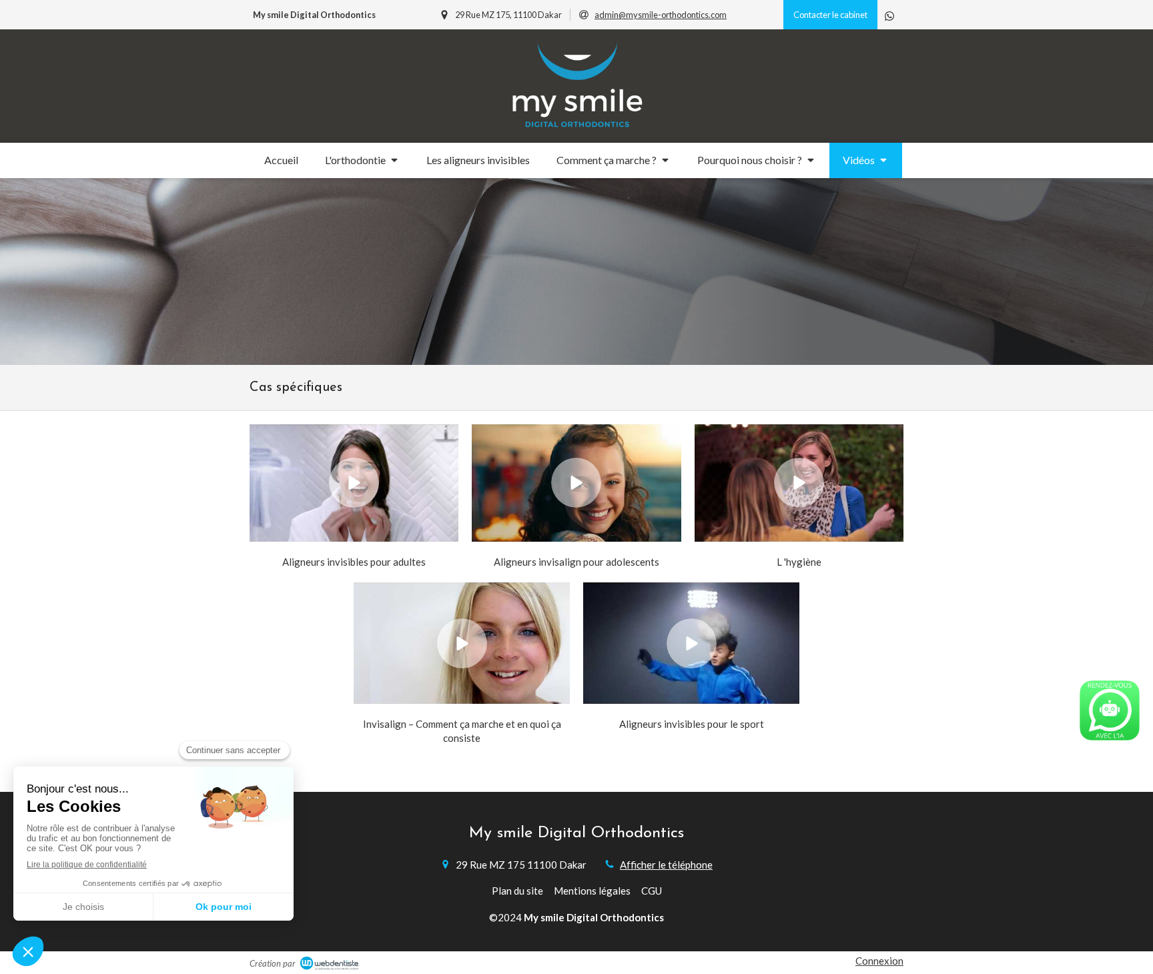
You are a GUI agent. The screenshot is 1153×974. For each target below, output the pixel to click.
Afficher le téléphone (666, 865)
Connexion (879, 961)
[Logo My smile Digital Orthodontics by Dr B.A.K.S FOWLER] (577, 129)
